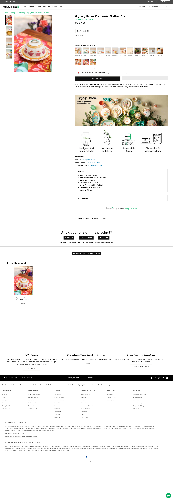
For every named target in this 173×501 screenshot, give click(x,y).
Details (81, 172)
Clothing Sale (111, 400)
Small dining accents (93, 162)
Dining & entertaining (90, 160)
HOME (39, 6)
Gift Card (136, 400)
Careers (62, 385)
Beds (3, 403)
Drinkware (58, 406)
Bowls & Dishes (59, 400)
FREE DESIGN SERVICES (154, 6)
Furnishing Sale (32, 409)
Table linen (58, 414)
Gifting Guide (137, 409)
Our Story (5, 385)
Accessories (58, 411)
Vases (83, 400)
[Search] (163, 6)
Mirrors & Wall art (86, 403)
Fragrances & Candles (88, 406)
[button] (145, 78)
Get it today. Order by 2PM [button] (84, 19)
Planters (83, 397)
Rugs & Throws (32, 406)
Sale (61, 6)
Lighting (83, 414)
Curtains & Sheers (33, 397)
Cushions (31, 400)
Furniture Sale (6, 409)
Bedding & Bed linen (34, 403)
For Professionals (51, 385)
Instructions (83, 198)
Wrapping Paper (138, 403)
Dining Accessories (131, 209)
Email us (104, 237)
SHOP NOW (31, 368)
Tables (4, 397)
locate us (86, 363)
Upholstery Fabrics (34, 394)
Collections (58, 394)
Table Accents (85, 394)
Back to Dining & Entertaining (88, 253)
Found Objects (85, 409)
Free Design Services (36, 385)
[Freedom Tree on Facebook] (152, 378)
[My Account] (166, 6)
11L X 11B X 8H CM (83, 31)
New (25, 6)
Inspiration (23, 385)
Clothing (46, 6)
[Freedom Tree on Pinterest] (155, 378)
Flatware (57, 409)
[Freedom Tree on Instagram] (159, 378)
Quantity (79, 36)
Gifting (54, 6)
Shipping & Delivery (84, 385)
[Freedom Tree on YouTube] (167, 378)
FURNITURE (32, 6)
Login (109, 385)
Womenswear (111, 397)
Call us (70, 237)
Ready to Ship (6, 406)
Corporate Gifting (138, 406)
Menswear (110, 394)
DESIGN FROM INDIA (9, 2)
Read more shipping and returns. (15, 433)
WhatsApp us (87, 237)
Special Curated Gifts (139, 394)
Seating (4, 394)
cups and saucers (96, 84)
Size (76, 27)
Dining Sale (58, 417)
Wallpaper (84, 411)
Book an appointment (141, 366)
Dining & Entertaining (18, 13)
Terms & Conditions (99, 385)
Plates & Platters (60, 397)
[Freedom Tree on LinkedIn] (163, 378)
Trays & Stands (59, 403)
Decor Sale (84, 417)
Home (7, 13)
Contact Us (71, 385)
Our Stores (14, 385)
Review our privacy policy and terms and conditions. (21, 437)
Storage (4, 400)
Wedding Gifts (137, 397)
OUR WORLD (142, 6)
